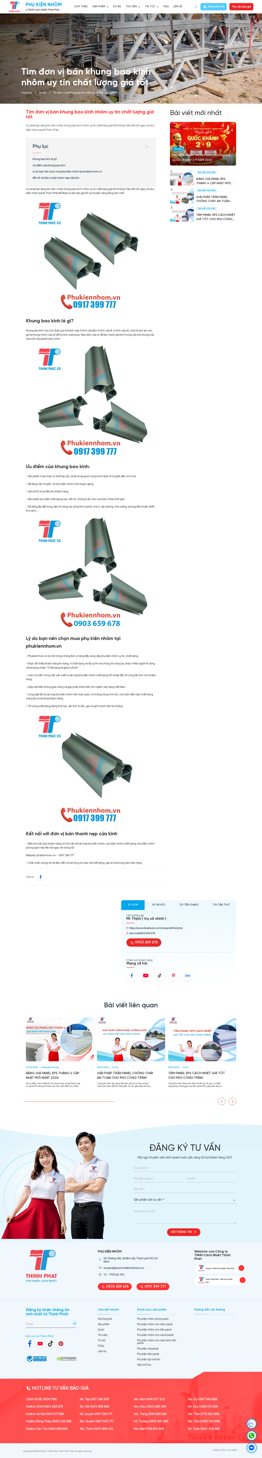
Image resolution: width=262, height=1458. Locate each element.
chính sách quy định (225, 1450)
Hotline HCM (44, 1406)
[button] (221, 1101)
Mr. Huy (203, 1406)
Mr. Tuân (204, 1429)
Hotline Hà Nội (45, 1414)
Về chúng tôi (105, 1318)
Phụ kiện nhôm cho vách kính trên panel (156, 1341)
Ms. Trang (150, 1414)
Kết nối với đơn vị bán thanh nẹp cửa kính (56, 177)
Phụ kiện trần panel (148, 1354)
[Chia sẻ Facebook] (41, 877)
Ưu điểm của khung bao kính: (49, 165)
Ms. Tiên (203, 1414)
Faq (166, 6)
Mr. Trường (151, 1421)
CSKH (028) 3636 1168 (41, 1399)
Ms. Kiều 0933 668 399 (150, 1406)
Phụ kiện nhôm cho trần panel (154, 1329)
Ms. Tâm (204, 1421)
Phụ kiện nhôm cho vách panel (154, 1324)
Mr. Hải (94, 1406)
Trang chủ (26, 92)
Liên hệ (177, 6)
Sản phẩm (98, 6)
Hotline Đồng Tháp (48, 1421)
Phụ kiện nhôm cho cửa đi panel (155, 1335)
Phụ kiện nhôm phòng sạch (153, 1318)
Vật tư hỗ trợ (144, 1364)
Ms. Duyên (97, 1421)
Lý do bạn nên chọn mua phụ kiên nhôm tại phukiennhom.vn (67, 171)
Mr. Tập (94, 1399)
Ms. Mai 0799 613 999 (149, 1429)
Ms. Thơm (96, 1429)
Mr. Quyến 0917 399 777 (96, 1414)
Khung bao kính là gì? (45, 159)
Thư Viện (131, 6)
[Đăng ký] (74, 1323)
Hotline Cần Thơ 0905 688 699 (47, 1429)
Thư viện (103, 1335)
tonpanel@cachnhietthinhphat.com (124, 1267)
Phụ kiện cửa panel (147, 1348)
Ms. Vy (202, 1399)
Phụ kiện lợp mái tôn (148, 1359)
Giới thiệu (81, 6)
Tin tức (150, 6)
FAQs (101, 1345)
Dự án (117, 6)
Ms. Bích (149, 1399)
